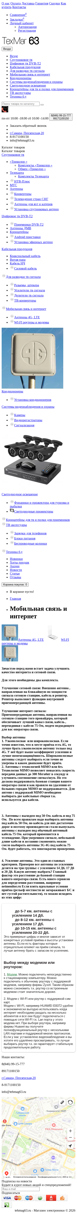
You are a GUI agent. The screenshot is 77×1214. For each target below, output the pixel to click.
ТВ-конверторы (25, 300)
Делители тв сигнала (29, 295)
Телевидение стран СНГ (31, 199)
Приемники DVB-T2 (29, 224)
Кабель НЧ (17, 263)
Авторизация (27, 27)
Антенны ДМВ (20, 228)
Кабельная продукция (25, 67)
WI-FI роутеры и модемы (31, 322)
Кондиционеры (20, 78)
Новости (16, 570)
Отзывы (15, 577)
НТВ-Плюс (22, 181)
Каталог (13, 151)
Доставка (28, 3)
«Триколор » (18, 161)
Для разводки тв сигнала (27, 70)
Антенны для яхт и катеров (33, 204)
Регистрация (27, 30)
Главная (15, 598)
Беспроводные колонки (30, 543)
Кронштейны (19, 232)
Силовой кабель (25, 268)
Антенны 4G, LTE (27, 317)
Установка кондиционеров (32, 399)
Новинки (16, 559)
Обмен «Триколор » (32, 169)
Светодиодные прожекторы (33, 511)
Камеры (19, 415)
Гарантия (41, 3)
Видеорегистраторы (28, 420)
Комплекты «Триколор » (35, 165)
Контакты (19, 7)
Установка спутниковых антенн (36, 209)
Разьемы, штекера (26, 285)
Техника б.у (18, 96)
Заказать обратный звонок (28, 125)
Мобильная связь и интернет (30, 74)
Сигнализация (24, 425)
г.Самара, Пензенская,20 (19, 1078)
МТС (13, 185)
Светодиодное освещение (28, 85)
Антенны (16, 189)
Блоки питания (24, 538)
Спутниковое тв (21, 59)
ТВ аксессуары (20, 93)
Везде (14, 56)
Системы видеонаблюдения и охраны (36, 82)
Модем (12, 974)
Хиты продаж (19, 562)
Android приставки (27, 237)
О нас (6, 3)
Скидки (54, 3)
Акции (15, 566)
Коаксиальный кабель (25, 256)
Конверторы (22, 194)
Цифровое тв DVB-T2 (25, 63)
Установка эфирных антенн (33, 242)
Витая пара (17, 259)
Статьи (15, 573)
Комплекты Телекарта (33, 176)
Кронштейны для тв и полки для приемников (42, 89)
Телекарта (17, 172)
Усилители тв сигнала (29, 290)
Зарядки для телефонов (30, 533)
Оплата (15, 3)
